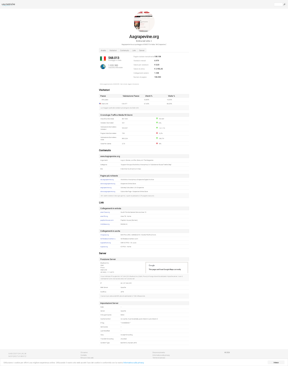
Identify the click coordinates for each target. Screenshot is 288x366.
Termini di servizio (159, 358)
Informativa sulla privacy (133, 362)
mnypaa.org (104, 235)
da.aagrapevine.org (107, 179)
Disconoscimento (159, 352)
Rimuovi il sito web (87, 358)
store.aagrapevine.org (107, 183)
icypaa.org (104, 246)
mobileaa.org (104, 224)
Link (134, 50)
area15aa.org (105, 212)
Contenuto (124, 50)
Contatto (84, 355)
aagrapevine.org (105, 187)
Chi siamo (84, 352)
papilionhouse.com (107, 220)
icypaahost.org (105, 243)
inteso (276, 362)
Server (141, 50)
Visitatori (113, 50)
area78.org (104, 216)
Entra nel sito (143, 41)
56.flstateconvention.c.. (108, 239)
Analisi (103, 50)
